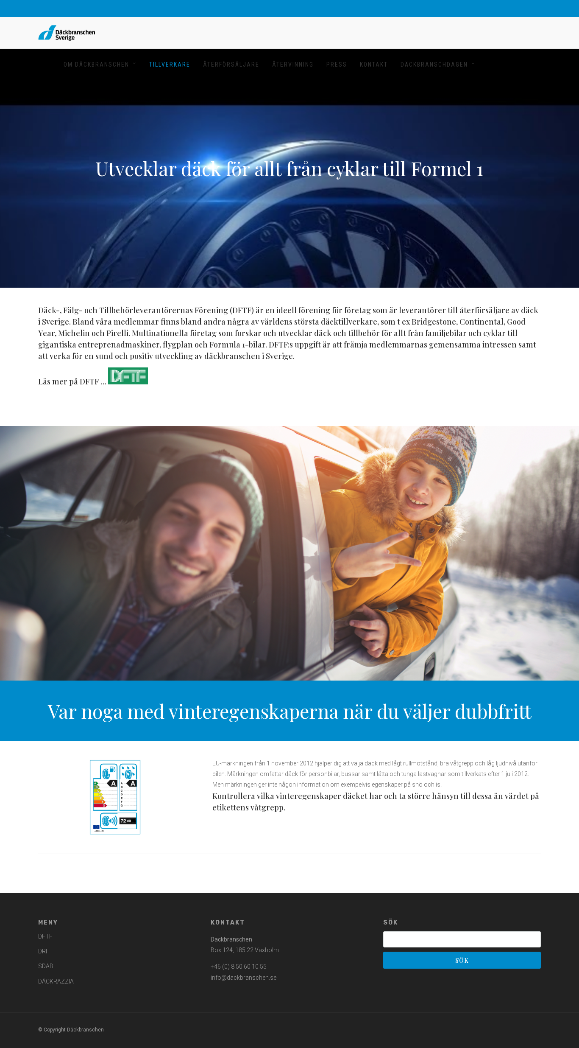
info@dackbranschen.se (243, 977)
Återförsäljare (231, 64)
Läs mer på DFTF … (73, 381)
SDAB (45, 966)
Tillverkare (169, 64)
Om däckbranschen (96, 64)
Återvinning (293, 64)
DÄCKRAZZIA (56, 981)
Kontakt (374, 64)
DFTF (45, 936)
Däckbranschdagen (434, 64)
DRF (43, 951)
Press (336, 64)
